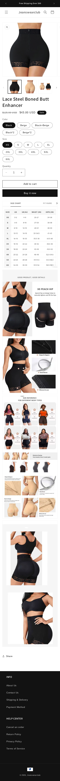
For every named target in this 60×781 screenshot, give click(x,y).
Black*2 (10, 132)
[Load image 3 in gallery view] (45, 86)
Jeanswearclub (33, 775)
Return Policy (13, 734)
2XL (8, 152)
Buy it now (30, 193)
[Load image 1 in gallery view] (14, 86)
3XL (21, 152)
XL (48, 145)
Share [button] (9, 656)
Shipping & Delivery (17, 699)
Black (9, 125)
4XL (33, 152)
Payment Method (15, 707)
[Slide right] (56, 87)
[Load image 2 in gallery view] (30, 86)
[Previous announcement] (5, 3)
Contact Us (12, 692)
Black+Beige (42, 125)
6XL (8, 159)
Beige (23, 125)
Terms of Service (15, 748)
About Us (11, 685)
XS (7, 145)
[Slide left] (3, 87)
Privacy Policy (14, 741)
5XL (46, 152)
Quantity (6, 166)
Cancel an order (15, 727)
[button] (6, 12)
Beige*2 (27, 132)
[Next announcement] (54, 3)
